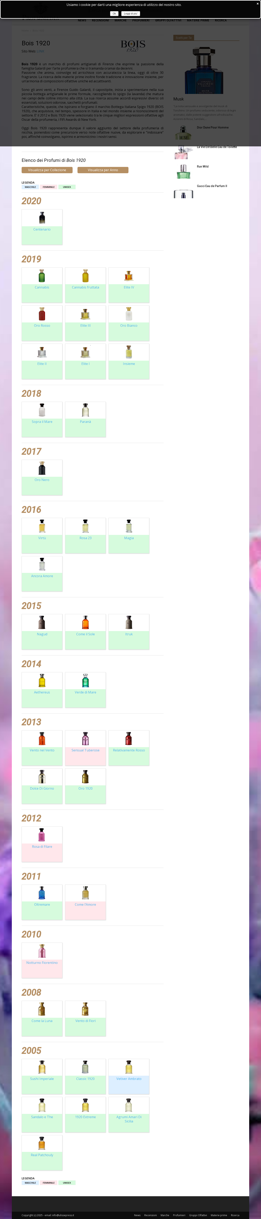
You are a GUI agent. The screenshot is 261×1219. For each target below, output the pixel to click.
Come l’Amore (85, 904)
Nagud (42, 634)
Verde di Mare (85, 692)
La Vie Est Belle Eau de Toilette (217, 147)
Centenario (42, 229)
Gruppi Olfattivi (198, 1215)
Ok (114, 13)
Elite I (85, 363)
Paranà (85, 421)
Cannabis (42, 287)
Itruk (129, 634)
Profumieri (179, 1215)
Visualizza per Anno (103, 170)
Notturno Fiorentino (42, 962)
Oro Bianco (128, 325)
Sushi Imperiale (42, 1078)
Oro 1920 (86, 788)
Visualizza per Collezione (47, 170)
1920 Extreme (85, 1117)
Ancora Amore (42, 576)
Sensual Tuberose (86, 750)
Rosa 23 (86, 538)
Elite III (85, 325)
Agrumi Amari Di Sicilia (129, 1119)
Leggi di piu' (130, 13)
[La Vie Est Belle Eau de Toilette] (183, 152)
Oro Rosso (42, 325)
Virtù (42, 538)
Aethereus (42, 692)
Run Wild (203, 166)
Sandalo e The (42, 1117)
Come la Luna (42, 1021)
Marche (165, 1215)
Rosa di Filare (42, 846)
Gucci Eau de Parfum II (212, 186)
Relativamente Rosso (129, 750)
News (137, 1215)
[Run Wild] (183, 171)
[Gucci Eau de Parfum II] (183, 191)
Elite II (42, 363)
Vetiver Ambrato (129, 1078)
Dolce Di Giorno (42, 788)
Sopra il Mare (42, 421)
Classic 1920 (85, 1078)
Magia (129, 538)
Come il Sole (85, 634)
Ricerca (235, 1215)
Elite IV (129, 287)
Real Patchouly (42, 1155)
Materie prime (219, 1215)
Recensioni (150, 1215)
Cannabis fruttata (85, 287)
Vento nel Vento (42, 750)
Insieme (129, 363)
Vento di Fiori (85, 1021)
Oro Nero (42, 480)
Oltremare (42, 904)
